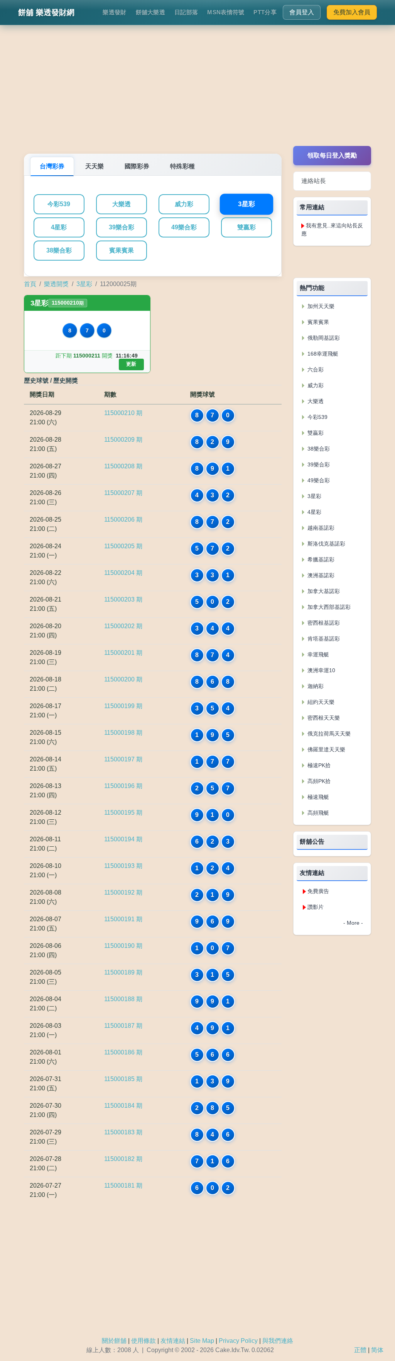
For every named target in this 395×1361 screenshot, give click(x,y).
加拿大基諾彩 (323, 591)
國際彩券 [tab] (137, 166)
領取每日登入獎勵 (332, 155)
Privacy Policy (238, 1340)
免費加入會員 (351, 12)
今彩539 (58, 204)
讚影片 (315, 907)
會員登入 (301, 12)
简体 (377, 1350)
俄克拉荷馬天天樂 (328, 733)
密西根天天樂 (323, 718)
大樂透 (121, 204)
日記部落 (186, 12)
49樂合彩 (184, 227)
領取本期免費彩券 (332, 261)
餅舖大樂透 (150, 12)
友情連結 (172, 1340)
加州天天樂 (320, 306)
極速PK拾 (318, 765)
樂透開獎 (56, 284)
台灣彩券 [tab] (52, 166)
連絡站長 (313, 181)
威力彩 (184, 204)
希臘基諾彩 (320, 559)
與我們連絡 (277, 1340)
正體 (360, 1350)
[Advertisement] (197, 92)
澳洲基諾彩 (320, 575)
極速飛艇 (317, 797)
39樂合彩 (121, 227)
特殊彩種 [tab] (182, 166)
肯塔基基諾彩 (323, 639)
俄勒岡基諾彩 (323, 338)
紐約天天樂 (320, 702)
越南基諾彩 (320, 528)
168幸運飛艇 (322, 354)
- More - (353, 923)
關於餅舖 (114, 1340)
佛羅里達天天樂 (325, 749)
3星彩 (246, 204)
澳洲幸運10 (320, 670)
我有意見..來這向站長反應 (332, 229)
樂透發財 (114, 12)
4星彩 (59, 227)
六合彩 (315, 369)
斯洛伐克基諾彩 (325, 544)
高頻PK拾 (318, 781)
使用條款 (143, 1340)
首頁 (30, 284)
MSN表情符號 (225, 12)
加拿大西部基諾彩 (328, 607)
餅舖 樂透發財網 (46, 12)
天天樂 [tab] (94, 166)
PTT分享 (265, 12)
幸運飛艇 (317, 654)
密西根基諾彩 (323, 623)
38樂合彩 (59, 250)
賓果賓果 (121, 250)
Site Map (202, 1340)
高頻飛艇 (317, 813)
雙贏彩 (246, 227)
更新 (131, 364)
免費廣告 (318, 891)
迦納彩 (315, 686)
